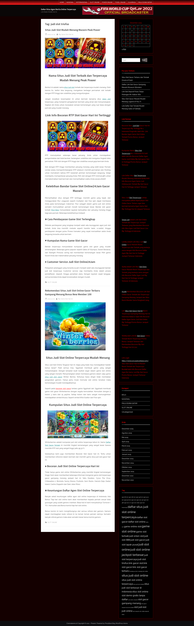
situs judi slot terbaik (138, 584)
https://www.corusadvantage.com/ (135, 361)
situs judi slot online (135, 575)
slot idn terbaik (130, 607)
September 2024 (128, 471)
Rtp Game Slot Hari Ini (66, 34)
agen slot (133, 500)
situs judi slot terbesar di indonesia (135, 588)
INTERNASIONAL (82, 2)
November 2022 (128, 480)
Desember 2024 (127, 459)
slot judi (138, 607)
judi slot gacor (137, 539)
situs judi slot (69, 87)
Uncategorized (127, 412)
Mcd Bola (55, 210)
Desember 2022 (127, 476)
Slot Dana (143, 267)
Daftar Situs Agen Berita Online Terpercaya (58, 9)
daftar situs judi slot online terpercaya (135, 512)
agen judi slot (127, 500)
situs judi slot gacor (53, 377)
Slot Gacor (141, 336)
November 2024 (128, 463)
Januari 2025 (126, 454)
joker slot (106, 99)
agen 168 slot (132, 497)
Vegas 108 (125, 220)
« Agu (124, 49)
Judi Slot (136, 126)
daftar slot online (136, 521)
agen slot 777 (127, 502)
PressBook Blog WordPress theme (116, 623)
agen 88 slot (125, 497)
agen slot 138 (140, 500)
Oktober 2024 (127, 467)
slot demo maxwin (133, 599)
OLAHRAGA (132, 2)
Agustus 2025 (127, 433)
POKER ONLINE (107, 2)
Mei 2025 (125, 437)
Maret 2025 (126, 446)
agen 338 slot (139, 497)
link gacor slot (136, 563)
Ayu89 (124, 292)
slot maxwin (136, 611)
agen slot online (135, 502)
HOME (62, 2)
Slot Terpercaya (140, 176)
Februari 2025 (127, 450)
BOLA (124, 395)
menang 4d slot (134, 571)
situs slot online (140, 591)
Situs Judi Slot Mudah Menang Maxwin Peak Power (72, 29)
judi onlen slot (136, 536)
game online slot (132, 526)
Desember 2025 (127, 429)
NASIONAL (70, 2)
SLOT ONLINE (95, 2)
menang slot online (143, 571)
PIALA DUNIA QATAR (145, 2)
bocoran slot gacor (63, 388)
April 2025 (125, 442)
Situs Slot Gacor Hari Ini (133, 311)
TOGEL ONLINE (120, 2)
